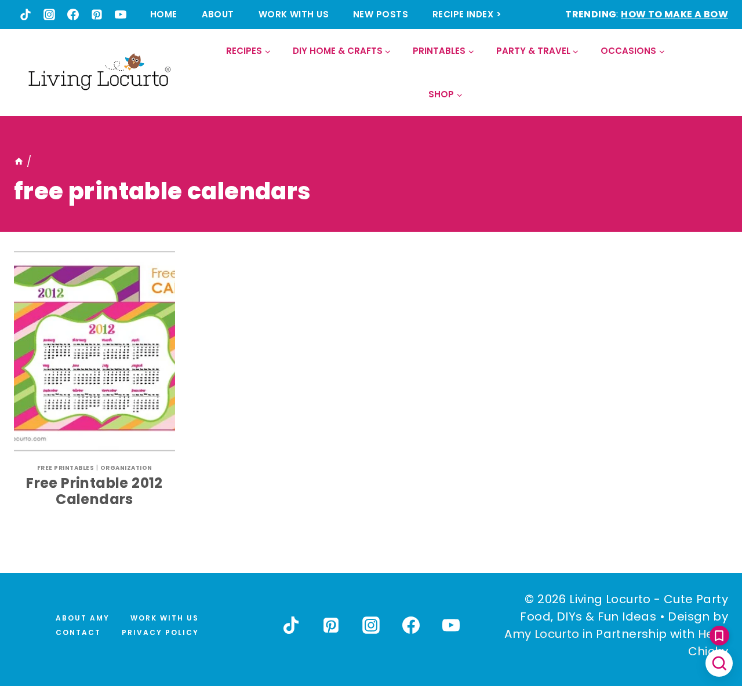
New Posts (380, 14)
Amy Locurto (541, 634)
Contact (78, 632)
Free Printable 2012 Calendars (94, 491)
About (218, 14)
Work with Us (294, 14)
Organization (126, 468)
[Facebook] (73, 14)
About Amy (83, 618)
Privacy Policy (160, 632)
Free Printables (65, 468)
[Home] (19, 162)
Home (163, 14)
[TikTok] (25, 14)
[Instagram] (49, 14)
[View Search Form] (718, 72)
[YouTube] (120, 14)
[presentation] (94, 351)
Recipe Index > (466, 14)
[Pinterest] (96, 14)
